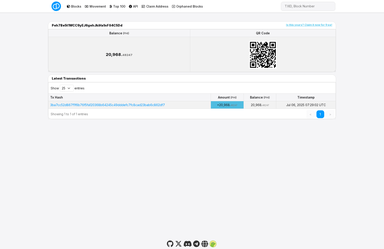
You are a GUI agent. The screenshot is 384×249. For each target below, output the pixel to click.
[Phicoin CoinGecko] (213, 243)
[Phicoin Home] (56, 6)
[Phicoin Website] (204, 243)
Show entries (67, 88)
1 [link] (320, 114)
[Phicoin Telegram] (196, 243)
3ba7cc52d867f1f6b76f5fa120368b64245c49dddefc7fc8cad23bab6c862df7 (107, 105)
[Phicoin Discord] (187, 243)
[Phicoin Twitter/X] (178, 243)
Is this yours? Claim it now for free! (309, 25)
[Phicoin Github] (170, 243)
